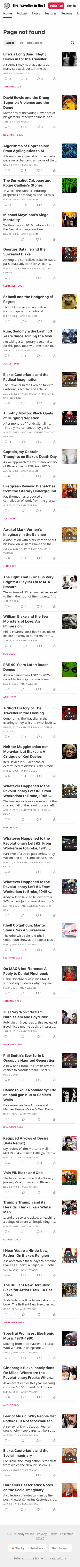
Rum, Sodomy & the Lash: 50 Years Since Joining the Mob (27, 333)
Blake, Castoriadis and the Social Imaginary (25, 1453)
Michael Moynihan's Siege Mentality (25, 217)
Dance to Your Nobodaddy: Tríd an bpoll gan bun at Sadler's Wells (29, 1095)
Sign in (71, 6)
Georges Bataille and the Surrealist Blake (24, 251)
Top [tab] (20, 43)
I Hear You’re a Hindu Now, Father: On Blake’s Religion (26, 1253)
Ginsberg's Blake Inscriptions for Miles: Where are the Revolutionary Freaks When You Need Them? (28, 1373)
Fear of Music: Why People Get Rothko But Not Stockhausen (29, 1418)
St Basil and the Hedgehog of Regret (28, 299)
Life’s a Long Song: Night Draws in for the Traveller (25, 56)
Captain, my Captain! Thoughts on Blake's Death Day (30, 454)
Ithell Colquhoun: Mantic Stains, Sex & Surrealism (24, 927)
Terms (53, 1534)
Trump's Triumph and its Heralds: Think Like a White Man (27, 1207)
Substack (20, 1558)
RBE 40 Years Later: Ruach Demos (26, 667)
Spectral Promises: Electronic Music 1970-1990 (28, 1335)
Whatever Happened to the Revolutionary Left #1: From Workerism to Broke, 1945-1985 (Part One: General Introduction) (26, 887)
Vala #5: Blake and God (23, 1173)
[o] (69, 254)
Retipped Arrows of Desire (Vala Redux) (25, 1140)
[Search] (73, 43)
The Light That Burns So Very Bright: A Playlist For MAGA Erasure (28, 582)
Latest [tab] (10, 43)
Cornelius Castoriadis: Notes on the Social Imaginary (28, 1487)
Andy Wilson (21, 73)
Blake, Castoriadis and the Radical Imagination (25, 377)
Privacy (42, 1534)
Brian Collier (30, 770)
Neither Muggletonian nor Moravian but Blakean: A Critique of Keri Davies (25, 752)
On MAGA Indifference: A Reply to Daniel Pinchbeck (25, 971)
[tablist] (24, 43)
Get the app (60, 1548)
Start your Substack (29, 1548)
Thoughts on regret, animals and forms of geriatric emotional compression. (26, 309)
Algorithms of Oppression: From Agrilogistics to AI (26, 148)
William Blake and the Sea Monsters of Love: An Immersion (25, 621)
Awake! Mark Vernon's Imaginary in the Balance (24, 532)
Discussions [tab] (34, 43)
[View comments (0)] (22, 239)
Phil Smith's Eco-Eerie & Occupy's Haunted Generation (29, 1058)
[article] (40, 66)
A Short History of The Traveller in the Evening (23, 710)
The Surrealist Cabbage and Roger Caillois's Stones (27, 182)
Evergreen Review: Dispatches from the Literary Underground (29, 488)
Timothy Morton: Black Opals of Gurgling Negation (28, 415)
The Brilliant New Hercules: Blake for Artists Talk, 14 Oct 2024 (27, 1290)
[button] (7, 13)
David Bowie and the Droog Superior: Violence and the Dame (26, 102)
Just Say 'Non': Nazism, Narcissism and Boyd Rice (25, 1014)
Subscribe (56, 6)
